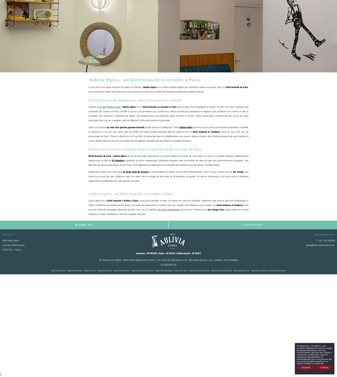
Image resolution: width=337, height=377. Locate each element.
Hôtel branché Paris (74, 271)
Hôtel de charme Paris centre (142, 271)
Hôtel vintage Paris (105, 271)
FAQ (210, 260)
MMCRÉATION (170, 264)
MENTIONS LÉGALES (198, 260)
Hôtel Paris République (164, 271)
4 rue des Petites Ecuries (109, 107)
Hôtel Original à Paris (241, 271)
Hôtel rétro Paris (181, 271)
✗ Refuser (324, 367)
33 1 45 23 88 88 (327, 240)
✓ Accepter (305, 367)
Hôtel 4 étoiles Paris (121, 271)
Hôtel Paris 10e (90, 271)
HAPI (226, 260)
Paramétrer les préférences (314, 371)
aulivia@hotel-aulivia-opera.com (320, 245)
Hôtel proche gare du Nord (199, 271)
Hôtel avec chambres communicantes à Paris (268, 271)
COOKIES (218, 260)
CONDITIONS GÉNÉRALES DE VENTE (139, 260)
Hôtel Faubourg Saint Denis (221, 271)
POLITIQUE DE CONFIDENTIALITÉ (172, 260)
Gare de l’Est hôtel (58, 271)
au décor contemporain (169, 209)
